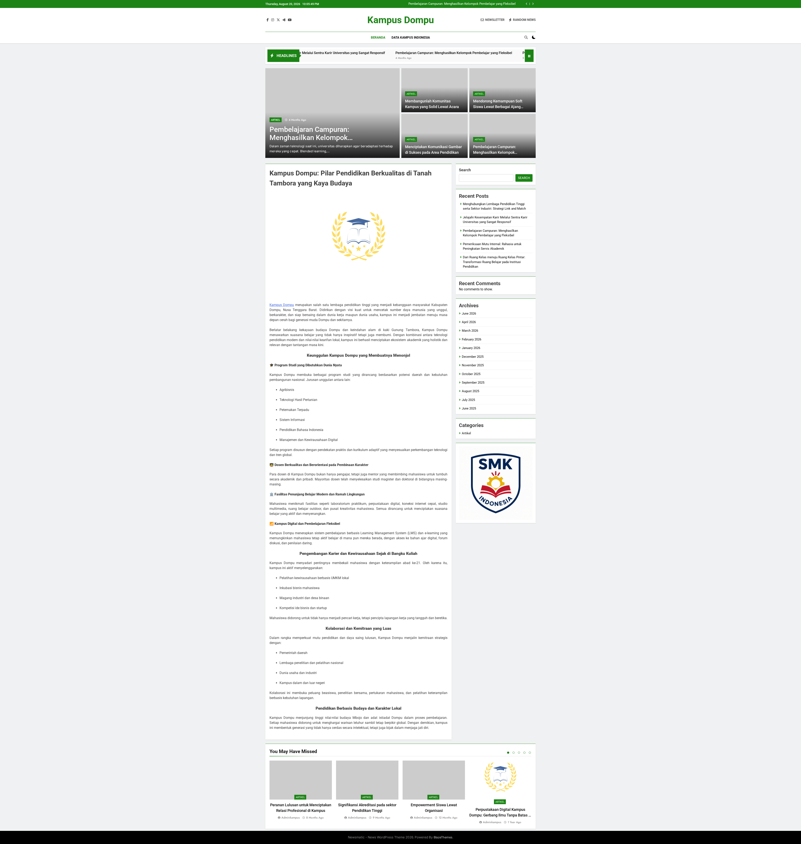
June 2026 (469, 313)
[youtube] (290, 20)
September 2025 (473, 382)
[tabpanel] (300, 790)
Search (465, 170)
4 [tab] (524, 753)
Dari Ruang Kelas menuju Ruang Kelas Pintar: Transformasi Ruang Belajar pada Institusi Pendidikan (494, 261)
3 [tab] (519, 753)
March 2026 (470, 331)
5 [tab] (530, 753)
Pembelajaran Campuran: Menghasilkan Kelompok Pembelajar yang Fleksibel (462, 4)
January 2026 (471, 348)
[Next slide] (533, 4)
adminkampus (290, 817)
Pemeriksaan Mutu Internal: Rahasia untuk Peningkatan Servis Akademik (519, 53)
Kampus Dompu (400, 19)
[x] (278, 20)
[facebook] (267, 20)
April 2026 (469, 322)
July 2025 (468, 400)
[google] (284, 20)
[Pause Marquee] (529, 55)
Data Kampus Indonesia (411, 37)
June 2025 (469, 408)
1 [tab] (508, 753)
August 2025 (470, 391)
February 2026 (471, 339)
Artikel (275, 120)
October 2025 (471, 374)
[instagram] (272, 20)
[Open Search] (526, 37)
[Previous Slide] (526, 4)
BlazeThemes (443, 837)
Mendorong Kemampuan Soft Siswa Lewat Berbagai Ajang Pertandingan (497, 106)
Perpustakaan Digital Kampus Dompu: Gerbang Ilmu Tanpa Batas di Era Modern (500, 815)
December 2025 (473, 357)
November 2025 (473, 365)
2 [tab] (514, 753)
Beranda (378, 37)
